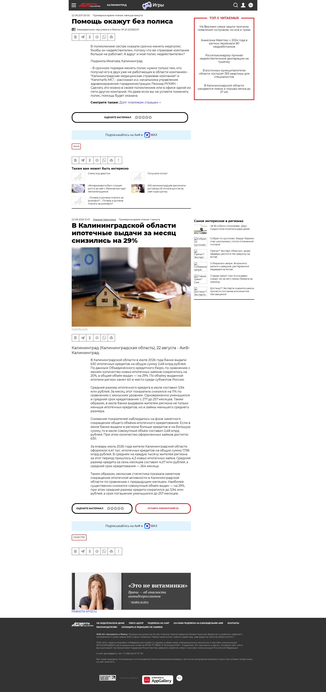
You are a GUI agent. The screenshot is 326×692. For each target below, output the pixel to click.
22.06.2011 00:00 (81, 15)
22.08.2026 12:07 (81, 219)
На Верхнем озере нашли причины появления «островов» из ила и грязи (224, 28)
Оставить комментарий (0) (163, 508)
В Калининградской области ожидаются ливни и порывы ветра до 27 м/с (224, 89)
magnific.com (80, 329)
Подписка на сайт (158, 623)
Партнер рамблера (129, 678)
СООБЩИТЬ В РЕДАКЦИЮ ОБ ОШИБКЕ (142, 627)
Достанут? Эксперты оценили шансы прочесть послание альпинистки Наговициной (232, 291)
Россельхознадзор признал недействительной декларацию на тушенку (224, 58)
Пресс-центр (136, 623)
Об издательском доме (110, 623)
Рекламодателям (106, 627)
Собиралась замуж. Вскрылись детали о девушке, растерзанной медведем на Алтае (229, 266)
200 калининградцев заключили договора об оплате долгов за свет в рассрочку (167, 188)
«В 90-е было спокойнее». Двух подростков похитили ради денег (230, 227)
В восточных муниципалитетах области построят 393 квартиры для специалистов (224, 74)
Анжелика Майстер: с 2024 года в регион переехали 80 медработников (224, 43)
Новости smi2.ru (84, 611)
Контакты (233, 623)
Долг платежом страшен (138, 102)
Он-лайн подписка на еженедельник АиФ (198, 623)
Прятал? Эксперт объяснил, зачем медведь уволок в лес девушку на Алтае (230, 253)
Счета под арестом (99, 173)
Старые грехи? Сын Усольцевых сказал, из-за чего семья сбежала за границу (231, 278)
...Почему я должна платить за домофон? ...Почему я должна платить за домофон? (105, 200)
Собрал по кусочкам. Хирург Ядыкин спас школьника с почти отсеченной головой (232, 241)
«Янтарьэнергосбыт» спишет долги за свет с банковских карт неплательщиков (107, 188)
